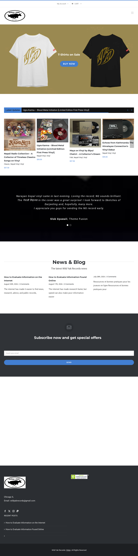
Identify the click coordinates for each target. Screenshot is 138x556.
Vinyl (22, 164)
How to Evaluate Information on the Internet (25, 523)
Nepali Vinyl (15, 164)
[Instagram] (13, 511)
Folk (71, 157)
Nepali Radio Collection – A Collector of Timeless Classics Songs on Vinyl (19, 157)
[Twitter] (9, 511)
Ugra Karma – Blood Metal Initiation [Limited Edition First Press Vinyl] (56, 110)
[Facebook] (5, 511)
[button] (6, 144)
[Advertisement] (69, 398)
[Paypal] (18, 511)
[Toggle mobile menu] (132, 12)
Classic (7, 164)
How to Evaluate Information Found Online (25, 529)
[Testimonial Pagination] (67, 225)
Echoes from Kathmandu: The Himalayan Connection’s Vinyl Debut (117, 146)
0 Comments (24, 284)
